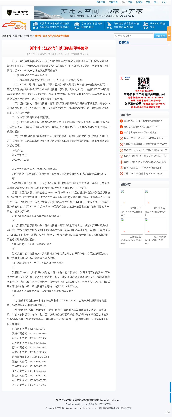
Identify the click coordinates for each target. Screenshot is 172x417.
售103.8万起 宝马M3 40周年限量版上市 (143, 167)
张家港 (139, 2)
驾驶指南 (118, 23)
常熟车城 (16, 27)
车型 (94, 23)
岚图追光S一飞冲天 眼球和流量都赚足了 (143, 121)
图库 (91, 27)
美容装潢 (128, 23)
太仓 (164, 2)
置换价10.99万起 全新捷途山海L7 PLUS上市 (145, 162)
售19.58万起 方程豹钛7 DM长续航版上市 (143, 138)
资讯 (36, 28)
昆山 (156, 2)
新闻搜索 (160, 36)
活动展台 (44, 27)
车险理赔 (118, 27)
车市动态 (54, 27)
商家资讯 (54, 23)
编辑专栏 (154, 23)
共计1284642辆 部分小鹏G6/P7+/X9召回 (143, 173)
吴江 (148, 2)
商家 (100, 23)
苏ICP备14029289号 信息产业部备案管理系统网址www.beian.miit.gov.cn (88, 400)
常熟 (130, 2)
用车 (110, 28)
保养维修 (128, 27)
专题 (152, 27)
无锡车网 (113, 2)
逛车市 (84, 27)
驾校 (136, 23)
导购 (83, 23)
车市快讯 (28, 35)
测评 (89, 23)
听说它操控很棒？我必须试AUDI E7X (142, 126)
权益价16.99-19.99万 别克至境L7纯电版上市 (145, 156)
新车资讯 (65, 27)
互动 (146, 28)
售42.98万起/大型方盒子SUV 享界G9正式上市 (145, 150)
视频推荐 (126, 184)
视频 (162, 23)
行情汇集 (124, 42)
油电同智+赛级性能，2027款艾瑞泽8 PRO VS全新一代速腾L (145, 145)
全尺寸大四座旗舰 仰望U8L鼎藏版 (140, 132)
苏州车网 (101, 2)
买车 (77, 28)
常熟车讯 (44, 23)
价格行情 (65, 23)
